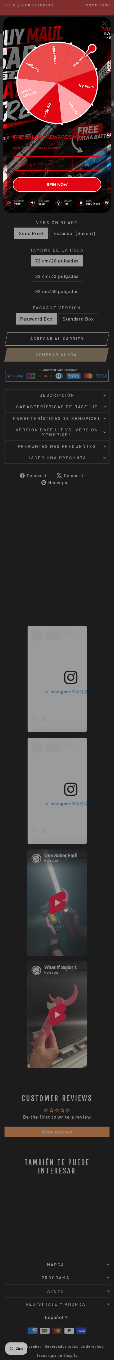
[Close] (104, 23)
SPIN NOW (57, 184)
